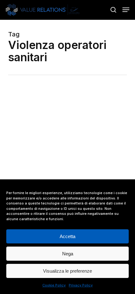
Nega (67, 253)
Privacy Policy (81, 285)
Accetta (67, 236)
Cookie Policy (54, 285)
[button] (125, 10)
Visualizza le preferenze (67, 271)
